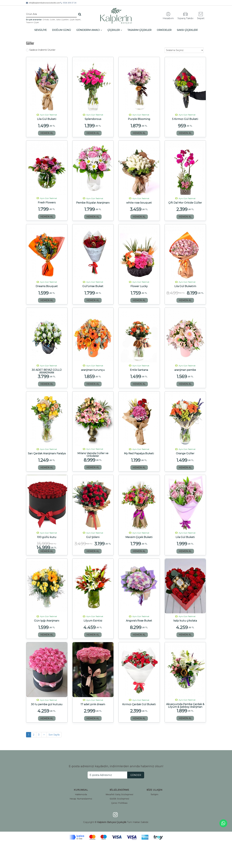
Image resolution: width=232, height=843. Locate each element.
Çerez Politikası (119, 803)
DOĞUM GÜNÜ (61, 29)
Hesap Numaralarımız (81, 798)
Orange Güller (185, 453)
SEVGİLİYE (40, 29)
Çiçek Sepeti (75, 19)
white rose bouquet (139, 202)
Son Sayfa (54, 734)
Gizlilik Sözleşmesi (119, 798)
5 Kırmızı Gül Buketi (185, 119)
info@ (44, 3)
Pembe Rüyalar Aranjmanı (93, 202)
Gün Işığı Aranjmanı (46, 620)
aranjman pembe (185, 370)
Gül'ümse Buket (92, 286)
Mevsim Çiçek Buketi (139, 537)
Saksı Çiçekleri (62, 19)
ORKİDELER (164, 29)
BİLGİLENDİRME (119, 789)
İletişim (154, 794)
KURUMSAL (81, 789)
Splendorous (93, 119)
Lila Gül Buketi (46, 119)
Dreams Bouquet (47, 286)
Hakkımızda (81, 794)
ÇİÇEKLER (113, 29)
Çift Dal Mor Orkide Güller (185, 202)
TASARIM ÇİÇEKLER (140, 29)
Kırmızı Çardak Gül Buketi (139, 704)
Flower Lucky (139, 286)
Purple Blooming (139, 119)
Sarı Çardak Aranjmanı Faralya (47, 453)
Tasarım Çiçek (32, 22)
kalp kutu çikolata (185, 620)
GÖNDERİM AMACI (88, 29)
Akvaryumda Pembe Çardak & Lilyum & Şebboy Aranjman (185, 705)
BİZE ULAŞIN (154, 789)
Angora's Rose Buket (139, 620)
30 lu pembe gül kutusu (46, 704)
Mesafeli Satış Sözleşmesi (119, 794)
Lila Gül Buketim (185, 286)
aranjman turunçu (93, 370)
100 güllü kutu (46, 537)
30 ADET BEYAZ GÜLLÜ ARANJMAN (47, 371)
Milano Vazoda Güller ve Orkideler (92, 454)
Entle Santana (139, 370)
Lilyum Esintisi (93, 620)
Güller (52, 19)
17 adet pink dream (93, 704)
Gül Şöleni (93, 537)
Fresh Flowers (47, 202)
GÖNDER (135, 775)
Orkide (46, 19)
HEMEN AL (46, 133)
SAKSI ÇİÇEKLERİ (187, 29)
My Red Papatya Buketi (139, 453)
